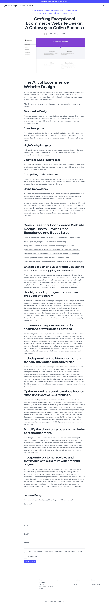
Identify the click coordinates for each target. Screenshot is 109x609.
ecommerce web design (33, 12)
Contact (41, 584)
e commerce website (58, 10)
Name (26, 525)
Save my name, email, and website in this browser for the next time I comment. (55, 551)
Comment (28, 504)
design (33, 10)
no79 (50, 34)
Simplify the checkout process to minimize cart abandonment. (47, 258)
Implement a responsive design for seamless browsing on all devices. (49, 246)
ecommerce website (48, 12)
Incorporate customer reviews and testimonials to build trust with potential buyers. (54, 262)
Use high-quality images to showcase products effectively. (46, 242)
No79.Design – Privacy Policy (46, 588)
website (39, 13)
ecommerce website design (65, 12)
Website (26, 543)
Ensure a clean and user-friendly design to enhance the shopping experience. (52, 238)
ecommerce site (71, 10)
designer (40, 10)
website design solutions (63, 13)
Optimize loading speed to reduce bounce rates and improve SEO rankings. (52, 254)
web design (80, 12)
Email (26, 534)
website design (48, 13)
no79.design (11, 6)
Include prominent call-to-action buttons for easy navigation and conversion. (52, 250)
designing (47, 10)
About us (42, 582)
